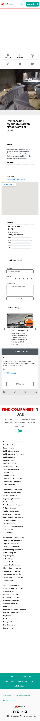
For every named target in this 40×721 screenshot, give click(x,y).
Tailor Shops (7, 610)
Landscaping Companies (12, 544)
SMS (32, 66)
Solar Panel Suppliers (11, 604)
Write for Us (9, 685)
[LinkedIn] (22, 715)
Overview (20, 57)
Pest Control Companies (12, 578)
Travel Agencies (9, 628)
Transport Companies (11, 625)
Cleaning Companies (11, 473)
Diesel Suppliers (9, 488)
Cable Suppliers (9, 461)
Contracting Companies (12, 485)
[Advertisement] (20, 29)
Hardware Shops (9, 524)
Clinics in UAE (8, 476)
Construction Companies (12, 482)
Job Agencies (8, 536)
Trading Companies (10, 622)
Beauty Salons (8, 451)
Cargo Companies (10, 467)
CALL (7, 66)
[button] (22, 4)
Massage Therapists (16, 179)
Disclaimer (7, 699)
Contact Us (26, 680)
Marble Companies (10, 556)
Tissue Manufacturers (11, 616)
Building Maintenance (11, 454)
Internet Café (8, 533)
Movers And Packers (10, 565)
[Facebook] (14, 715)
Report (21, 387)
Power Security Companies (13, 592)
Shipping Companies (10, 598)
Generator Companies (11, 518)
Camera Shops (8, 464)
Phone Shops (8, 584)
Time (32, 57)
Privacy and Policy (9, 704)
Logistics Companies (11, 547)
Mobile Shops (8, 562)
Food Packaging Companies (13, 508)
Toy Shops (7, 619)
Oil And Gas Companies (12, 571)
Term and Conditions (22, 699)
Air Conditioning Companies (13, 445)
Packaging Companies (11, 575)
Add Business (20, 689)
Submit (20, 298)
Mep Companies (9, 559)
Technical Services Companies (14, 613)
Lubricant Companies (11, 550)
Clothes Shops (8, 479)
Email (20, 66)
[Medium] (26, 715)
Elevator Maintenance (11, 499)
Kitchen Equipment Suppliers (13, 541)
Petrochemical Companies (13, 581)
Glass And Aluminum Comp (13, 521)
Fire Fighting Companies (12, 505)
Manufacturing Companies (13, 553)
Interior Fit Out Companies (13, 530)
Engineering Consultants (12, 502)
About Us (13, 680)
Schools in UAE (8, 595)
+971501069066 (9, 376)
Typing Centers (8, 631)
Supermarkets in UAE (10, 607)
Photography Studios (11, 589)
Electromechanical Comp (12, 493)
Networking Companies (12, 568)
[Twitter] (18, 715)
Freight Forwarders (10, 511)
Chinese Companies (10, 470)
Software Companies (11, 601)
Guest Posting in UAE (26, 685)
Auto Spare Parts (9, 448)
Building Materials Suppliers (13, 458)
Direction (8, 57)
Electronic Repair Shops (12, 496)
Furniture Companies (11, 514)
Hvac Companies (9, 527)
